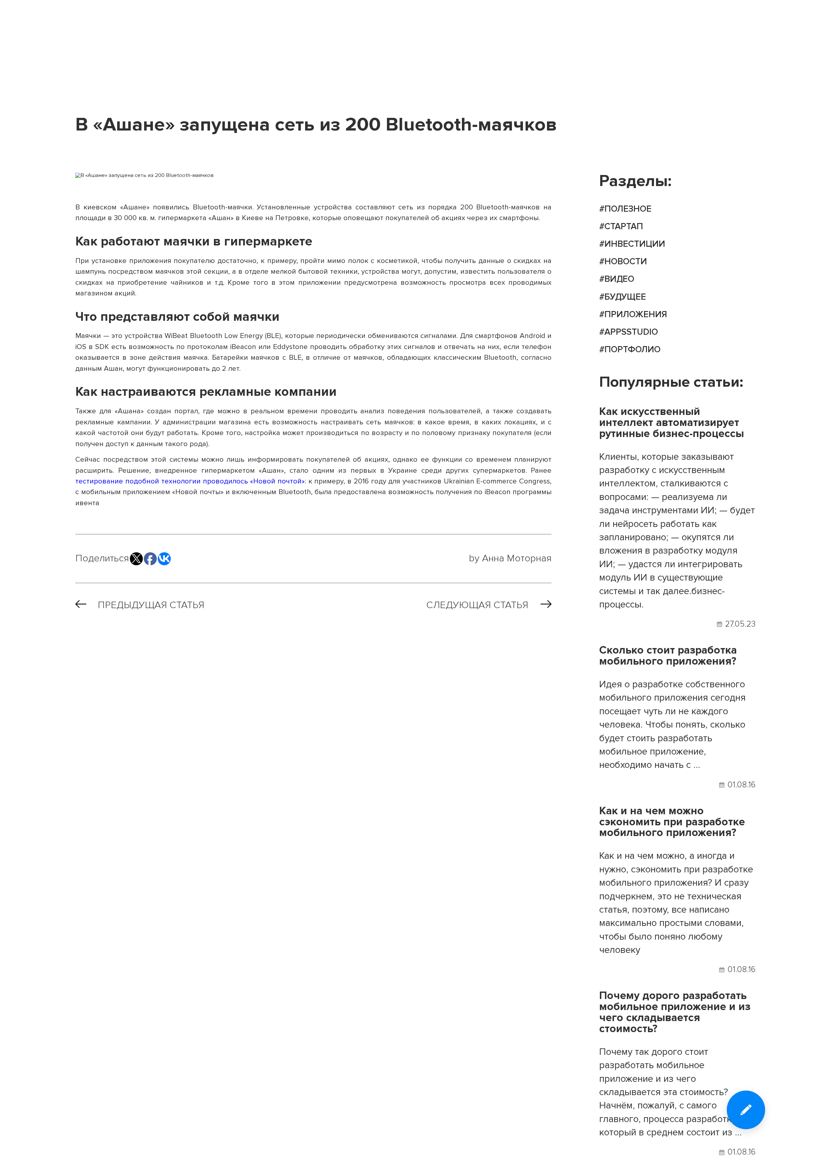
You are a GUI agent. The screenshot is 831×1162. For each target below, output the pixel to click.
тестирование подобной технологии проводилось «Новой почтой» (190, 481)
